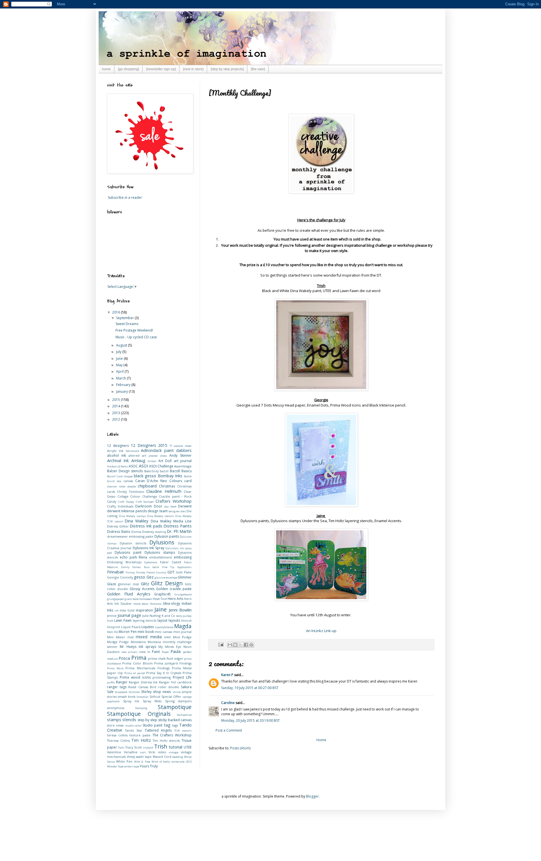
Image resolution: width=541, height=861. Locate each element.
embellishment (160, 557)
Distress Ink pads (146, 526)
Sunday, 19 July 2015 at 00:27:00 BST (249, 687)
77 (170, 446)
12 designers (118, 445)
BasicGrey (151, 471)
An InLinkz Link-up (321, 630)
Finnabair (115, 572)
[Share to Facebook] (246, 645)
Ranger (121, 682)
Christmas (167, 486)
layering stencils (144, 620)
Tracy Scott (133, 747)
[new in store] (193, 69)
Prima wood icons (135, 677)
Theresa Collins (118, 740)
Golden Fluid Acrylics (128, 594)
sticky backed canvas (175, 720)
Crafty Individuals (120, 506)
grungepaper (115, 599)
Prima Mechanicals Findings (147, 668)
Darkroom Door (148, 506)
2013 (116, 412)
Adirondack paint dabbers (166, 450)
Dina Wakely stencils (160, 516)
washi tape (144, 756)
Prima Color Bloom (137, 663)
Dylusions (161, 542)
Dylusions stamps (160, 552)
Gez (150, 577)
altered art (137, 455)
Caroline (228, 702)
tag (167, 725)
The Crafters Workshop (172, 735)
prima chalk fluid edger (165, 658)
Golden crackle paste (174, 588)
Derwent (185, 506)
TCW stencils (183, 730)
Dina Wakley (136, 521)
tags (175, 725)
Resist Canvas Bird (142, 687)
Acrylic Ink (115, 451)
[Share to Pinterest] (251, 645)
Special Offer (171, 696)
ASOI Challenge (161, 466)
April (120, 371)
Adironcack (132, 451)
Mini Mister (116, 637)
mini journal (182, 632)
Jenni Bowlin (180, 610)
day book (170, 506)
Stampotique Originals (138, 714)
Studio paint (152, 725)
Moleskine (138, 642)
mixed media (148, 636)
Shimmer (134, 692)
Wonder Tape (115, 766)
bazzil (164, 471)
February (123, 384)
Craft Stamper (145, 502)
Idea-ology (171, 603)
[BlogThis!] (235, 645)
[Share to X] (240, 645)
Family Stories (131, 567)
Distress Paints (177, 526)
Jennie (112, 615)
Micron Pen (128, 631)
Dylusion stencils (133, 543)
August (122, 345)
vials (143, 752)
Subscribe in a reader (125, 197)
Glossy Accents (142, 588)
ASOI (143, 466)
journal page (129, 615)
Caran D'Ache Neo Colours (158, 480)
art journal (183, 460)
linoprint (113, 627)
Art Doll (165, 460)
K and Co (168, 615)
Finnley (140, 572)
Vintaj (131, 756)
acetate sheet (183, 446)
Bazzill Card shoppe (120, 476)
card (188, 480)
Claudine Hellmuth (163, 491)
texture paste (139, 735)
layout (162, 620)
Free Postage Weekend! (134, 330)
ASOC (133, 466)
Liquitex (147, 626)
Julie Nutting (151, 615)
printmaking (161, 677)
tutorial (175, 747)
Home (321, 740)
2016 (116, 312)
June (120, 358)
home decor (141, 604)
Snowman (142, 697)
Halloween (145, 599)
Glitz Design (167, 583)
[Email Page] (220, 644)
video (162, 752)
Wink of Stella (161, 761)
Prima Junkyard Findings (173, 663)
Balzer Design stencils (125, 471)
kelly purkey (184, 616)
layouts (174, 620)
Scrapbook (121, 692)
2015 (116, 399)
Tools (121, 747)
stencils (129, 719)
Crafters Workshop (174, 501)
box (119, 481)
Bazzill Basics (181, 471)
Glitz (145, 583)
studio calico (133, 725)
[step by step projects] (227, 69)
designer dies (177, 511)
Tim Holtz (141, 740)
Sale (110, 691)
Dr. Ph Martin (179, 531)
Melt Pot (112, 632)
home (106, 69)
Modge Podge (118, 642)
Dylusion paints (166, 536)
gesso (139, 577)
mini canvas (163, 632)
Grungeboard (183, 594)
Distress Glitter (118, 526)
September (125, 317)
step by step (148, 720)
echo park (128, 557)
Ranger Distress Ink (143, 682)
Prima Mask (115, 668)
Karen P (227, 674)
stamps (114, 719)
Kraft (110, 620)
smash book (127, 696)
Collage (122, 496)
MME (167, 637)
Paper (165, 652)
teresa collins (117, 735)
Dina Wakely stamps (132, 516)
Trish (160, 746)
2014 (116, 406)
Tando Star (134, 730)
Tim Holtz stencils (166, 740)
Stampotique (175, 707)
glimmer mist (128, 584)
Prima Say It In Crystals (163, 673)
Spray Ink (131, 701)
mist (130, 637)
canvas (128, 481)
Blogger (312, 796)
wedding (177, 757)
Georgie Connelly (120, 577)
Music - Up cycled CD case (136, 337)
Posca (124, 658)
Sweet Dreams (127, 323)
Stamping (141, 708)
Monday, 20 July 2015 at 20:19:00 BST (250, 720)
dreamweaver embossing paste (130, 536)
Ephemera (150, 562)
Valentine (114, 752)
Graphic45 (162, 594)
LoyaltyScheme (164, 627)
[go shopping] (128, 69)
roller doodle (168, 687)
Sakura (186, 687)
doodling (160, 532)
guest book (132, 599)
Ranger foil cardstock (175, 682)
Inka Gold (127, 610)
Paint (156, 651)
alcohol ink (116, 455)
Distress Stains (118, 531)
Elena (143, 557)
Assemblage (183, 466)
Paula (175, 651)
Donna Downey (142, 531)
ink (117, 610)
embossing (183, 557)
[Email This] (230, 645)
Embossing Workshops (124, 562)
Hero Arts (175, 598)
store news (115, 725)
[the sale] (258, 69)
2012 (116, 419)
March (121, 378)
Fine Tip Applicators (177, 567)
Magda (183, 626)
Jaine (160, 609)
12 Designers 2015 (149, 445)
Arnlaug (138, 460)
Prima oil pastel (134, 673)
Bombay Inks (170, 475)
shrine (176, 692)
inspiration (144, 610)
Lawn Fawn (123, 620)
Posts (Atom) (240, 748)
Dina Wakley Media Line (171, 521)
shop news (162, 691)
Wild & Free (142, 761)
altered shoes (157, 456)
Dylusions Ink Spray (148, 548)
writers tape (131, 766)
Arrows (152, 461)
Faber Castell (170, 562)
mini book (146, 631)
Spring (170, 701)
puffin (111, 682)
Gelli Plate (184, 572)
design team (157, 511)
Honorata (155, 604)
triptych (148, 747)
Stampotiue (184, 715)
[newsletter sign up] (161, 69)
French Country (157, 572)
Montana (154, 642)
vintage (173, 752)
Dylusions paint (128, 552)
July (119, 351)
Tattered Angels (158, 730)
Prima (139, 657)
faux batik (151, 567)
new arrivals (129, 652)
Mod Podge (182, 637)
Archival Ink (118, 460)
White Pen (124, 761)
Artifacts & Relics (117, 466)
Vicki (151, 752)
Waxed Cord (162, 756)
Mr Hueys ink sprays (138, 646)
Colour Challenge (143, 496)
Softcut (155, 696)
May (119, 365)
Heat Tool (160, 599)
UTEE (188, 747)
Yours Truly (149, 766)
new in (144, 652)
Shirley (146, 691)
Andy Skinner (180, 455)
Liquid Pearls (131, 627)
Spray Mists (152, 701)
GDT (170, 572)
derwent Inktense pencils (127, 511)
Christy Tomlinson (130, 491)
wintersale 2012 (181, 761)
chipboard (147, 486)
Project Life (182, 677)
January (122, 391)
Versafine (131, 752)
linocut (186, 620)
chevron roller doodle (121, 486)
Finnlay (130, 572)
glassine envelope (166, 577)
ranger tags (117, 687)
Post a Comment (229, 730)
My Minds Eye (169, 646)
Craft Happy (126, 502)
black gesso (145, 475)
